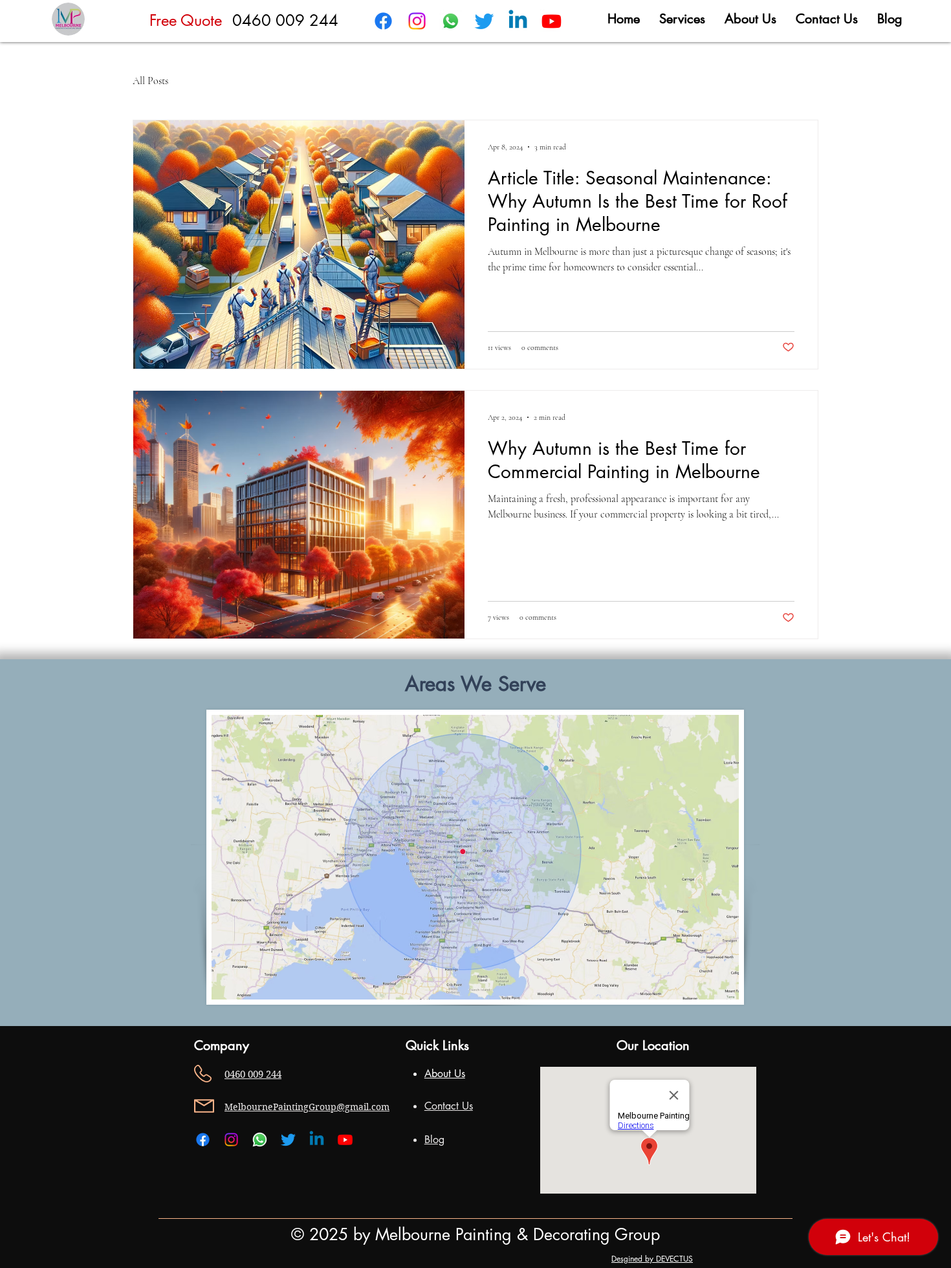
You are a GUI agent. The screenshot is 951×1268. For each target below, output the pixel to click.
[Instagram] (417, 21)
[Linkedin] (518, 21)
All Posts (150, 80)
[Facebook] (383, 21)
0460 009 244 (285, 20)
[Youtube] (551, 21)
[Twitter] (484, 21)
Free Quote (185, 20)
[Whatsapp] (450, 21)
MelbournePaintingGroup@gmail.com (306, 1107)
